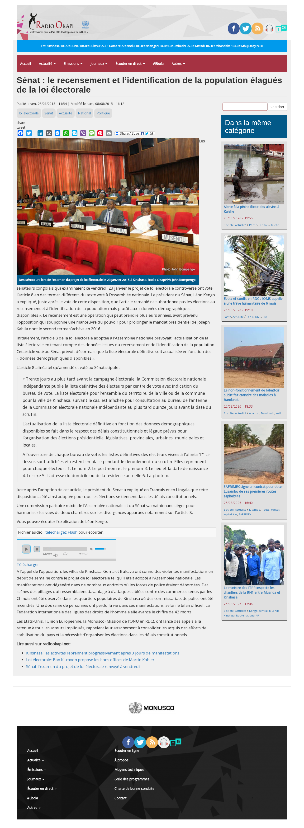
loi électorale (29, 113)
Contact (120, 798)
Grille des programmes (131, 779)
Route (266, 509)
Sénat (48, 113)
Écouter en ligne (126, 750)
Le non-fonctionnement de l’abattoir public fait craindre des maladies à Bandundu (251, 395)
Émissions (72, 63)
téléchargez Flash (61, 532)
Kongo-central (258, 610)
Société (229, 225)
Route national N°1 (248, 615)
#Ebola (158, 63)
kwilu (279, 413)
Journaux (97, 63)
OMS (258, 317)
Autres (177, 63)
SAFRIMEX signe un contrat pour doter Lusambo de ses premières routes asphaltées (253, 491)
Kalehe (275, 225)
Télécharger (28, 564)
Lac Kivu (264, 225)
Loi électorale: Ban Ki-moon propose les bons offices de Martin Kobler (90, 659)
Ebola (250, 317)
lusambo (254, 509)
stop (36, 549)
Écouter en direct (128, 63)
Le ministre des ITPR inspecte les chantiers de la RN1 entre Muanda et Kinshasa (252, 592)
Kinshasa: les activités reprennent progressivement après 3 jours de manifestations (102, 653)
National (84, 113)
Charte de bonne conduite (134, 788)
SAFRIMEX (245, 514)
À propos (121, 760)
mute (92, 549)
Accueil (25, 63)
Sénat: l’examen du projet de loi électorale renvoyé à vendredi (83, 666)
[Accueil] (61, 22)
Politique (103, 113)
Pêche (253, 225)
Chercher (277, 106)
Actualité (46, 63)
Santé (227, 317)
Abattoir (254, 413)
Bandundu (267, 413)
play (26, 549)
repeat (65, 553)
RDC (265, 317)
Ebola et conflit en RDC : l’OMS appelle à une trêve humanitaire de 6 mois (253, 301)
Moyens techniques (129, 769)
